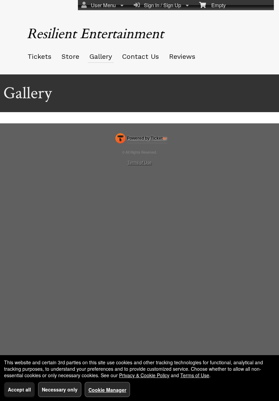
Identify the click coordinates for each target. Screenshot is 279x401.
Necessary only (60, 389)
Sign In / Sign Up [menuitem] (161, 4)
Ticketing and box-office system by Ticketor (141, 139)
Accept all (19, 389)
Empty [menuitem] (216, 4)
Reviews (182, 56)
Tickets (39, 56)
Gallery (100, 56)
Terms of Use (140, 162)
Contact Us (140, 56)
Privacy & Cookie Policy (144, 375)
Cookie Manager (107, 389)
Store (70, 56)
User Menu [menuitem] (102, 4)
